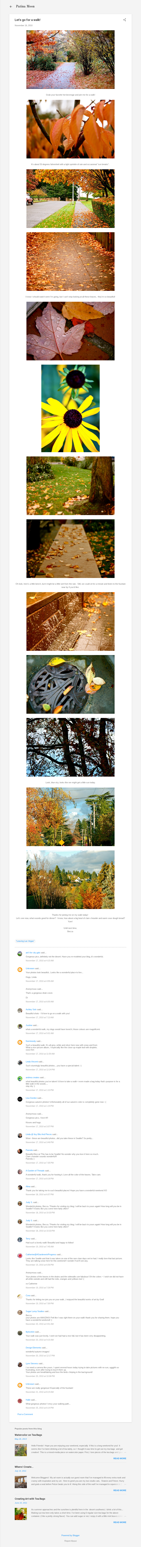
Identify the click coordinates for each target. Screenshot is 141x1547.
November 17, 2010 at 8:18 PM (40, 1178)
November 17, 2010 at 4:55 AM (40, 981)
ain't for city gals (33, 952)
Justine (29, 1025)
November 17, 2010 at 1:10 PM (40, 1090)
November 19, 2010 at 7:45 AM (40, 1246)
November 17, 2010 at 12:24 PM (40, 1069)
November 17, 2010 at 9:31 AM (40, 1033)
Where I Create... (24, 1466)
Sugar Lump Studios (35, 1311)
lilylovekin (30, 1332)
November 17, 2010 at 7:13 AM (40, 1017)
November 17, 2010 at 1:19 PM (40, 1106)
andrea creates (32, 1077)
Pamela (29, 1150)
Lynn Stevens (32, 1363)
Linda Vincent (32, 1061)
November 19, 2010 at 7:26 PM (40, 1287)
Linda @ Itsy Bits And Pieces (39, 1134)
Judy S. (29, 1202)
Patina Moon (25, 6)
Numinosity (31, 1041)
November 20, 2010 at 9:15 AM (40, 1340)
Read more (119, 1458)
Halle (28, 1400)
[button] (124, 20)
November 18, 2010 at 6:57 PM (40, 1194)
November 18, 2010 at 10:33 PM (40, 1212)
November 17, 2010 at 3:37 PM (40, 1126)
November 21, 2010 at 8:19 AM (40, 1392)
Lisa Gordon (31, 1098)
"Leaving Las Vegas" (25, 941)
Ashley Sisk (31, 1009)
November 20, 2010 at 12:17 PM (40, 1355)
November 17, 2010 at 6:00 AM (40, 1001)
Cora (28, 1295)
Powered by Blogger (70, 1535)
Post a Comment (25, 1414)
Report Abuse (70, 1541)
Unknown (30, 968)
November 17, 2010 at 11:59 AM (40, 1054)
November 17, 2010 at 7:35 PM (40, 1163)
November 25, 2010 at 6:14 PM (40, 1408)
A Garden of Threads (35, 1170)
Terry (28, 1238)
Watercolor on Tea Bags (28, 1434)
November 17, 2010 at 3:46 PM (40, 1142)
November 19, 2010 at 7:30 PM (40, 1303)
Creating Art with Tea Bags (30, 1498)
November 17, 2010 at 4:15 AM (40, 960)
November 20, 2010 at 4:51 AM (40, 1324)
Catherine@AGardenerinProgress (41, 1254)
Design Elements (33, 1347)
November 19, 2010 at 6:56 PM (40, 1265)
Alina (28, 1186)
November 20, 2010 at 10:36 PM (40, 1376)
